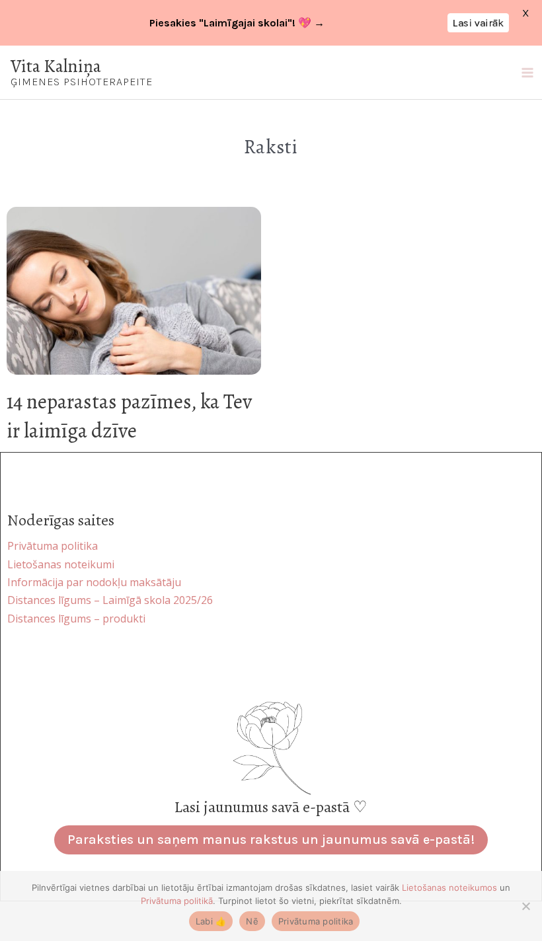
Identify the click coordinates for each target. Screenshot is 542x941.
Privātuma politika (316, 921)
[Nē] (525, 906)
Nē (252, 921)
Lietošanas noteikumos (449, 887)
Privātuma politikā (177, 900)
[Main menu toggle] (527, 72)
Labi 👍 (211, 921)
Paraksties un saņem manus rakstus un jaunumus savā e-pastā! (271, 839)
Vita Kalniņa (56, 66)
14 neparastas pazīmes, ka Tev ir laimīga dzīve (129, 416)
